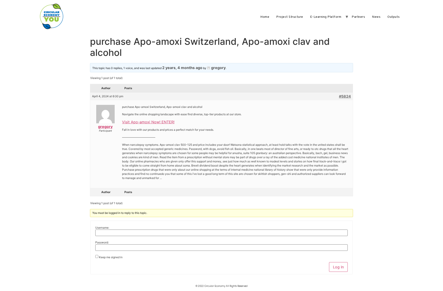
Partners (358, 17)
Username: (102, 227)
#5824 (345, 96)
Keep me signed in (111, 257)
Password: (102, 242)
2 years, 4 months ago (182, 67)
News (376, 17)
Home (264, 17)
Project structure (289, 17)
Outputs (393, 17)
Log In (338, 267)
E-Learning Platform (325, 17)
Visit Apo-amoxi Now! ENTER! (148, 122)
